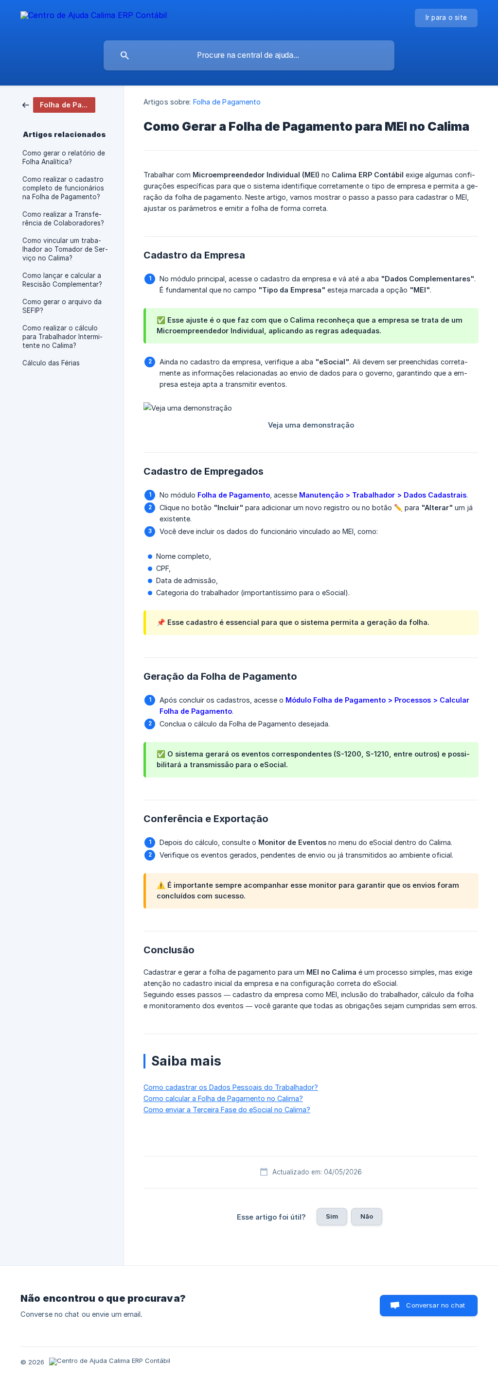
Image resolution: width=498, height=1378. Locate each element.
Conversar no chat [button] (435, 1305)
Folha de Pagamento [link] (227, 102)
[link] (58, 104)
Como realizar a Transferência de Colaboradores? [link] (63, 218)
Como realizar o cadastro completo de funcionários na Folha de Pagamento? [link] (63, 188)
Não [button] (366, 1216)
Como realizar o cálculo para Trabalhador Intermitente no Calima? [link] (62, 336)
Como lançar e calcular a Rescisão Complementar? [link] (62, 280)
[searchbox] (249, 55)
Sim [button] (332, 1216)
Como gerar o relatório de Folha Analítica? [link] (63, 157)
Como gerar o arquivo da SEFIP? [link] (62, 306)
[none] (93, 17)
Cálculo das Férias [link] (51, 363)
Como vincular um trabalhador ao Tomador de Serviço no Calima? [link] (65, 249)
